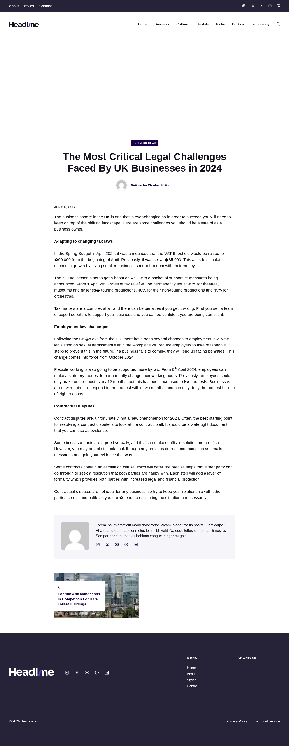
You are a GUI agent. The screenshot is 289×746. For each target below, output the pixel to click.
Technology (260, 24)
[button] (276, 24)
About (14, 6)
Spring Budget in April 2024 (90, 253)
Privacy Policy (237, 721)
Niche (220, 24)
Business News (144, 143)
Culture (182, 24)
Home (142, 24)
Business (161, 24)
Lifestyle (202, 24)
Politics (238, 24)
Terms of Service (267, 721)
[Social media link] (244, 6)
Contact (45, 6)
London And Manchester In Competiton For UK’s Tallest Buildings (79, 599)
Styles (29, 6)
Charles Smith (158, 185)
